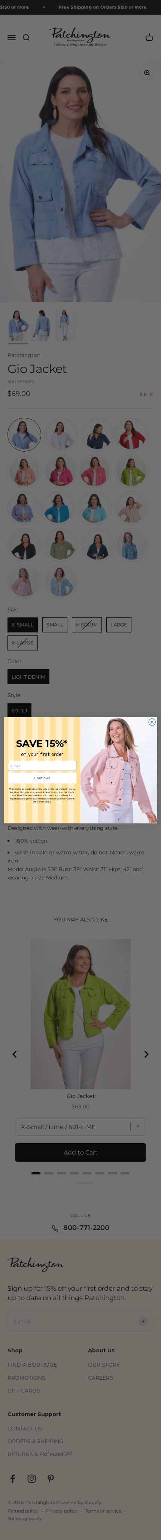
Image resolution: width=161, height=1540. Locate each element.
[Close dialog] (152, 721)
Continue (42, 778)
